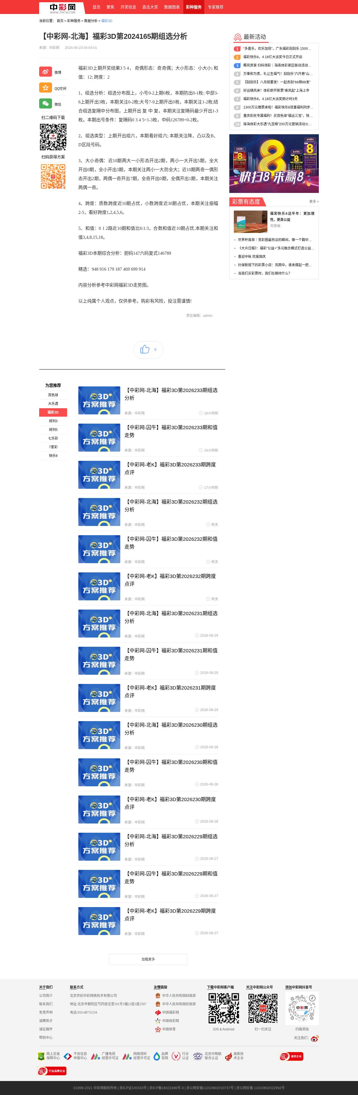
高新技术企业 (239, 1056)
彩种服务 (74, 21)
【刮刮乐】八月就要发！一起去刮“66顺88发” (276, 82)
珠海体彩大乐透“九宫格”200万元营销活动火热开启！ (278, 124)
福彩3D (106, 21)
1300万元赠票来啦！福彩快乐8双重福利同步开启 (278, 107)
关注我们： (302, 1038)
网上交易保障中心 (53, 1056)
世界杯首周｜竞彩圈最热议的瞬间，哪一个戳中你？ (276, 240)
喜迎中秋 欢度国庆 (252, 257)
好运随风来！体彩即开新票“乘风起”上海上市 (276, 91)
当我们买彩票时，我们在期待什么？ (265, 273)
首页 (60, 21)
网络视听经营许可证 (141, 1056)
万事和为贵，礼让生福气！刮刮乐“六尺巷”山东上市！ (278, 74)
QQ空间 (60, 89)
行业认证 (185, 1056)
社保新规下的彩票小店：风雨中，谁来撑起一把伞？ (276, 265)
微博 (58, 73)
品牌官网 (164, 1056)
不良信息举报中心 (80, 1056)
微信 (58, 105)
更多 (314, 202)
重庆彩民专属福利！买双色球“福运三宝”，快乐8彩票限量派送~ (278, 116)
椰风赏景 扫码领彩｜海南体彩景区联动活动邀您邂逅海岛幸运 (278, 65)
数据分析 (91, 21)
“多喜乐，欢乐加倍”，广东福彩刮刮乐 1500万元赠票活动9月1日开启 (278, 49)
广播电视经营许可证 (110, 1056)
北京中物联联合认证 (213, 1056)
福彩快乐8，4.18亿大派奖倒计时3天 (270, 99)
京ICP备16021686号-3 (166, 1088)
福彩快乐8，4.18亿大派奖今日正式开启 (272, 57)
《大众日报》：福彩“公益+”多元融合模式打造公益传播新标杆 (276, 248)
